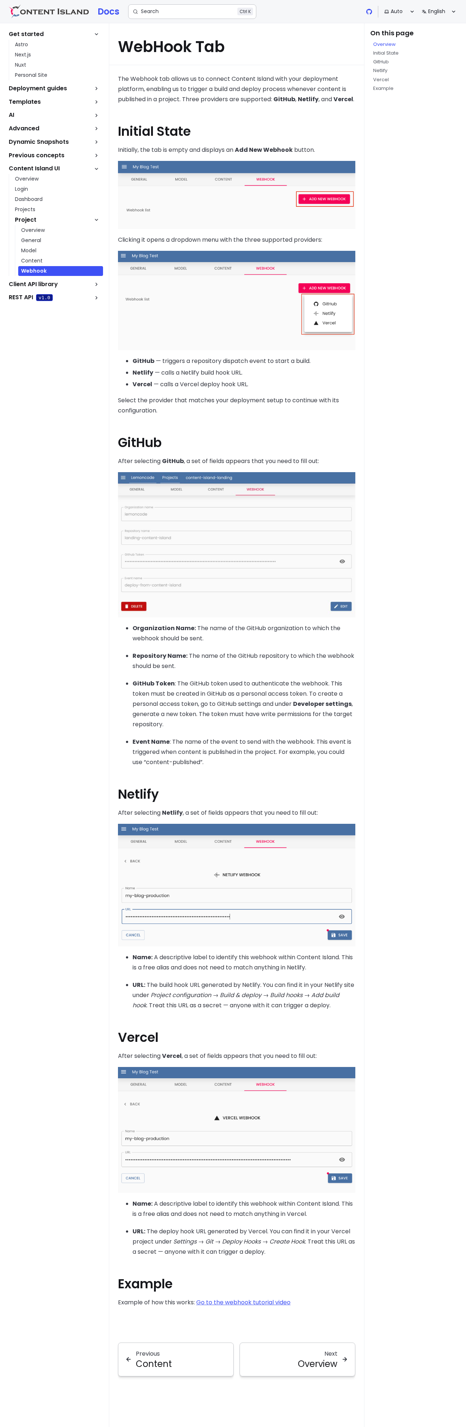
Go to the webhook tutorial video (243, 1302)
